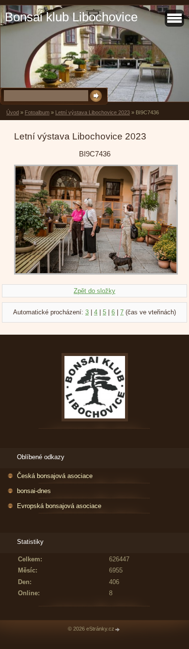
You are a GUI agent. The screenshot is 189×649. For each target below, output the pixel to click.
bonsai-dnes (34, 490)
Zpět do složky (94, 290)
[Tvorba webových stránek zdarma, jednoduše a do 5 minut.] (117, 629)
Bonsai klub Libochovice (71, 17)
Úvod (12, 112)
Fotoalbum (37, 112)
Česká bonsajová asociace (55, 475)
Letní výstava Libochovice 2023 (92, 112)
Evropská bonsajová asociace (59, 506)
